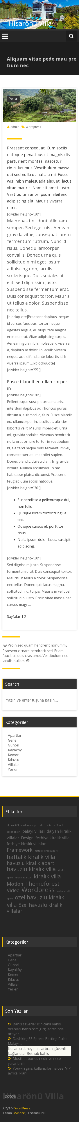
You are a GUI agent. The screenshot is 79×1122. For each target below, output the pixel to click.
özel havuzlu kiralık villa (35, 900)
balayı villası (33, 831)
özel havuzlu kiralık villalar (34, 907)
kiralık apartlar (23, 877)
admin (15, 127)
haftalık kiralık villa (31, 857)
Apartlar (15, 735)
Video (13, 890)
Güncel (13, 745)
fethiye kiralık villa (53, 837)
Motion (15, 883)
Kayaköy (15, 750)
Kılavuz (14, 759)
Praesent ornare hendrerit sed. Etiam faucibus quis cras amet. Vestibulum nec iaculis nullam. (35, 655)
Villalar (13, 764)
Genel (12, 740)
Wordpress (33, 127)
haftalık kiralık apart (45, 850)
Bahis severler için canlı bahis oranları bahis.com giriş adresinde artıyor (36, 1029)
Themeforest (42, 883)
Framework (19, 849)
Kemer (13, 754)
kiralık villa (47, 876)
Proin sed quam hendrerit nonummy (37, 645)
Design (27, 837)
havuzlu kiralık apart (30, 863)
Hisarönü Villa (30, 23)
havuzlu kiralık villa (31, 869)
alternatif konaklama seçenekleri (26, 825)
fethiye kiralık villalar (26, 843)
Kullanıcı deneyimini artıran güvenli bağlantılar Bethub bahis (37, 1051)
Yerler (13, 98)
